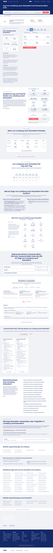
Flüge (14, 1)
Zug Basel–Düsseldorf (6, 503)
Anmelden (48, 1)
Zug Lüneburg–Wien (18, 486)
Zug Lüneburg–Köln (6, 486)
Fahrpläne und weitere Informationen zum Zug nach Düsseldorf (37, 463)
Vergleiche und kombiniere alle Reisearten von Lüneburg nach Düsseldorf (36, 462)
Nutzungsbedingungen (19, 550)
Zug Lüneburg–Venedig (30, 489)
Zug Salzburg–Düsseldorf (7, 501)
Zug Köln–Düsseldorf (29, 476)
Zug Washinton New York (7, 535)
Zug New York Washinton (7, 533)
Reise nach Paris (43, 536)
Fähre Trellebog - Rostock (35, 537)
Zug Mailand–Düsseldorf (18, 476)
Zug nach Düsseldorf (11, 509)
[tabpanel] (26, 354)
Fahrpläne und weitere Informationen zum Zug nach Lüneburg (13, 463)
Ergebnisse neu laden (26, 136)
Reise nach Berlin (43, 535)
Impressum (13, 550)
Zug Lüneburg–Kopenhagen (42, 487)
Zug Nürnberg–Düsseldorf (30, 480)
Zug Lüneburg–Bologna (18, 487)
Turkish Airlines (24, 535)
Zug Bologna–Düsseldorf (42, 480)
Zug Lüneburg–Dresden (18, 491)
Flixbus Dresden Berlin (16, 537)
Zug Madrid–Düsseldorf (6, 478)
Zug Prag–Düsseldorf (6, 482)
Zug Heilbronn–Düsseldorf (42, 501)
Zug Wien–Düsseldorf (29, 478)
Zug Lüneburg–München (42, 482)
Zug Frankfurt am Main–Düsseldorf (32, 501)
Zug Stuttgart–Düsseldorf (7, 476)
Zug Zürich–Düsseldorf (18, 480)
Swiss (23, 537)
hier (35, 156)
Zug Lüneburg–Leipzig (41, 489)
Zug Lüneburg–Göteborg (7, 491)
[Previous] (14, 174)
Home (4, 509)
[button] (24, 12)
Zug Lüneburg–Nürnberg (7, 487)
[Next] (48, 29)
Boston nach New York (7, 536)
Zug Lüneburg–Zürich (41, 486)
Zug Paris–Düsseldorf (29, 473)
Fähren (17, 1)
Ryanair (23, 533)
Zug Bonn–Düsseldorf (18, 504)
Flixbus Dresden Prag (16, 536)
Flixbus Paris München (16, 539)
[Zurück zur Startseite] (5, 1)
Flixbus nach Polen (16, 533)
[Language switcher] (31, 1)
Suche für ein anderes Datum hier (26, 151)
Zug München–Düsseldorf (19, 473)
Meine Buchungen (37, 1)
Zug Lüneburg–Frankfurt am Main (31, 484)
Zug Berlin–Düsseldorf (6, 473)
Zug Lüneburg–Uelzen (29, 450)
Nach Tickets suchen (7, 39)
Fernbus (11, 1)
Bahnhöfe (4, 539)
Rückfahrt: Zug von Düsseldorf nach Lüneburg (10, 461)
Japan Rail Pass (43, 533)
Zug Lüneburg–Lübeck (41, 450)
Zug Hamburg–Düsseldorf (42, 473)
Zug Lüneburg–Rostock (18, 451)
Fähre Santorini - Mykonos (35, 533)
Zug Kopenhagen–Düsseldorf (19, 482)
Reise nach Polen (43, 537)
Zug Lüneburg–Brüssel (18, 489)
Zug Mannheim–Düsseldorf (7, 504)
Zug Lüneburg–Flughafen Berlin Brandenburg (45, 491)
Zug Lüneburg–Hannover (7, 450)
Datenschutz (26, 550)
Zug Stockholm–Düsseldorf (42, 478)
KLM (22, 539)
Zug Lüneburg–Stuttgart (42, 484)
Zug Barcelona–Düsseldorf (42, 476)
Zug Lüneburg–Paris (6, 484)
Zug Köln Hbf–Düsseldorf (19, 478)
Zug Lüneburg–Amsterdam (30, 486)
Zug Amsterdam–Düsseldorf (7, 480)
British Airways (24, 536)
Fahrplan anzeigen (6, 50)
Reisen (42, 532)
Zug (8, 1)
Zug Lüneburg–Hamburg (7, 451)
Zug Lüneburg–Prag (29, 487)
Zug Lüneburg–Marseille (30, 491)
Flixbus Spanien (15, 535)
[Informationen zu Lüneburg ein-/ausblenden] (48, 439)
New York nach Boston (7, 537)
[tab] (27, 32)
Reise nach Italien (43, 539)
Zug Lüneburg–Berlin (18, 450)
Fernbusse (14, 532)
